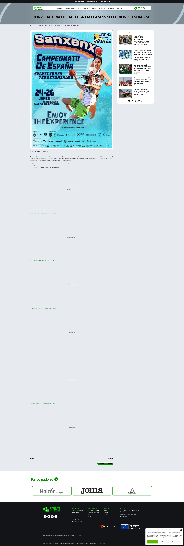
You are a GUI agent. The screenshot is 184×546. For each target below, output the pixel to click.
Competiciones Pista (79, 1)
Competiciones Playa (92, 1)
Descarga (54, 213)
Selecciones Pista (105, 1)
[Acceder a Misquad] (135, 8)
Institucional (58, 8)
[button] (181, 530)
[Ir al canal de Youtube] (48, 516)
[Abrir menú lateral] (149, 8)
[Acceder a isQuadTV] (139, 8)
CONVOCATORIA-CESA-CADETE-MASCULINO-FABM (41, 355)
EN (145, 8)
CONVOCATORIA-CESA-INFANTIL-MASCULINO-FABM (41, 260)
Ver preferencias (176, 542)
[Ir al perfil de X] (55, 516)
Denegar (164, 542)
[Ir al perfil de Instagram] (52, 516)
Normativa (85, 8)
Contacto (119, 8)
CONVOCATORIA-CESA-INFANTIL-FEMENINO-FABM (40, 213)
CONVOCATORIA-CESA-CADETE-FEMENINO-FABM (40, 308)
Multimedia (111, 8)
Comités (93, 8)
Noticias (67, 8)
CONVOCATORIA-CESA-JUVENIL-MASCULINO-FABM (41, 451)
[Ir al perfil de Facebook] (45, 516)
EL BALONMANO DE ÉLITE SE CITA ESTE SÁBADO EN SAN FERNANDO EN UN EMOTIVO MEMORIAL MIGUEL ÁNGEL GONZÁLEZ (142, 68)
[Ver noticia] (125, 41)
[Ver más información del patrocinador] (52, 490)
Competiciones (75, 8)
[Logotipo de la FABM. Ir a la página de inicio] (38, 8)
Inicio (36, 26)
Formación (102, 8)
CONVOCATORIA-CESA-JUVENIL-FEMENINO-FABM (40, 403)
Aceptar (152, 542)
